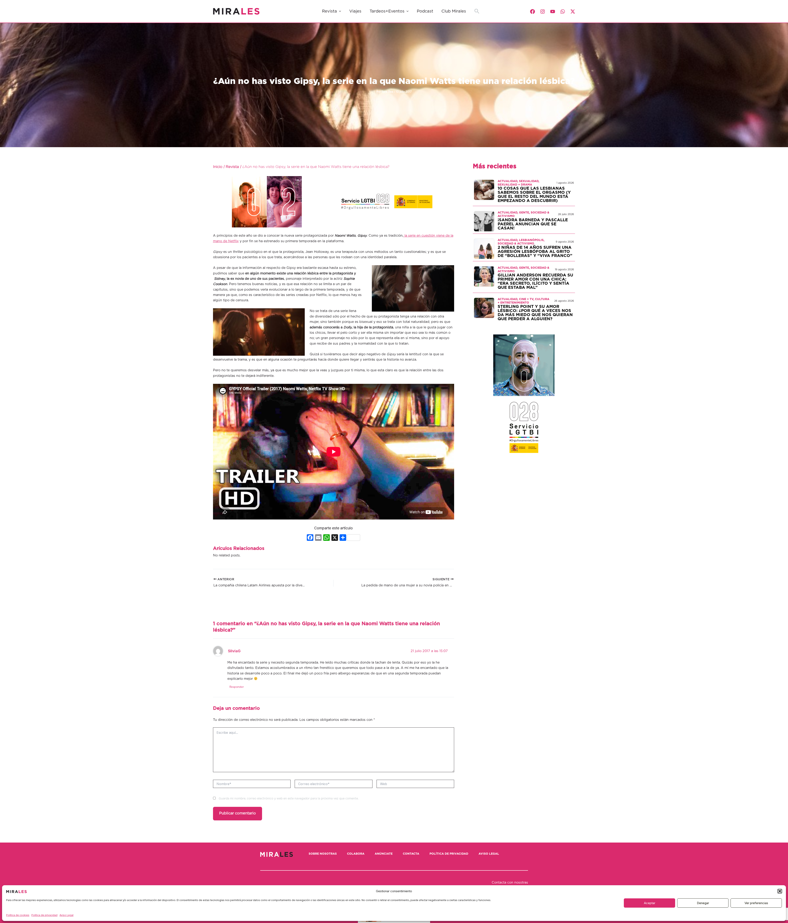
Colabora (355, 853)
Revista (329, 11)
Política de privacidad (44, 915)
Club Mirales (453, 11)
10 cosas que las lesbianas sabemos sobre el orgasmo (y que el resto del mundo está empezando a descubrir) (534, 194)
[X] (335, 538)
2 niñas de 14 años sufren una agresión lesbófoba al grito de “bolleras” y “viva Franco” (535, 251)
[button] (780, 891)
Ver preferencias (756, 903)
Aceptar (649, 903)
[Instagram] (542, 11)
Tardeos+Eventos (387, 11)
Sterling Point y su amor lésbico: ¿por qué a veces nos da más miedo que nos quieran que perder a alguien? (535, 313)
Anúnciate (384, 853)
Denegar (703, 903)
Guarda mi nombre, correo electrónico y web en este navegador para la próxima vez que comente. (288, 798)
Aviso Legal (66, 915)
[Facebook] (532, 11)
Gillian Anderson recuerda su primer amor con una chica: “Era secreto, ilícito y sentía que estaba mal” (535, 281)
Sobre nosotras (323, 853)
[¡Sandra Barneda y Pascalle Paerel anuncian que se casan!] (484, 221)
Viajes (355, 11)
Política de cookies (17, 915)
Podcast (425, 11)
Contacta (411, 853)
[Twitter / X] (572, 11)
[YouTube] (552, 11)
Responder (236, 687)
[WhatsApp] (562, 11)
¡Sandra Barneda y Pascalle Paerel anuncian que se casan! (533, 224)
